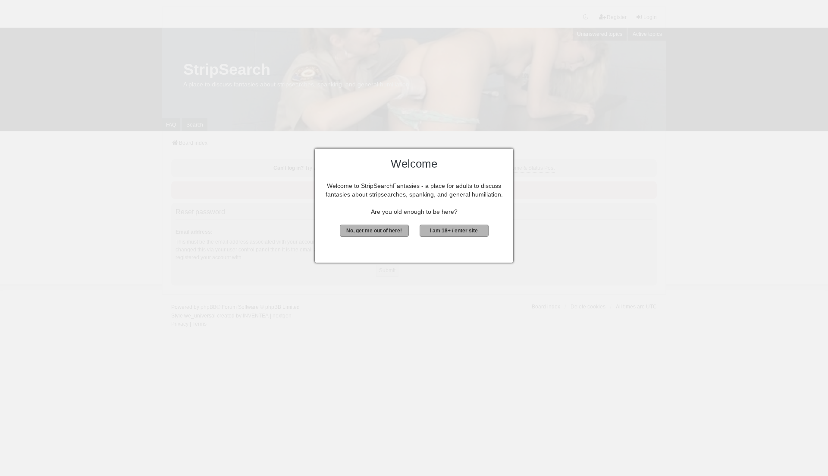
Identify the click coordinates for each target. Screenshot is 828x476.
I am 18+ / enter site (454, 231)
